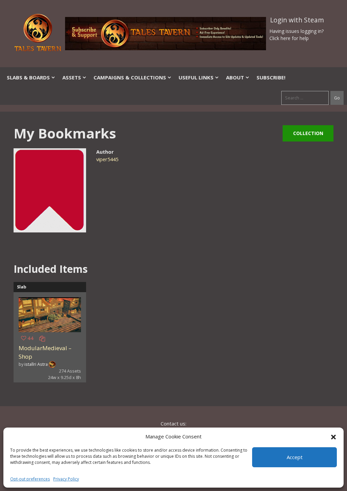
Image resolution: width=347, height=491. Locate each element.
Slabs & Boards (28, 77)
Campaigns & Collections (130, 77)
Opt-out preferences (30, 479)
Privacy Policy (66, 479)
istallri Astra (36, 364)
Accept (295, 457)
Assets (71, 77)
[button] (333, 436)
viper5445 (107, 159)
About (235, 77)
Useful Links (196, 77)
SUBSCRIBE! (271, 77)
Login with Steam (297, 20)
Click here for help (289, 38)
